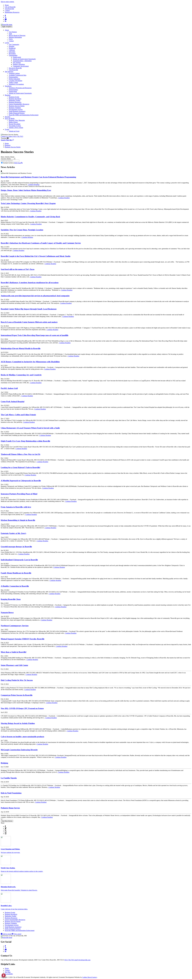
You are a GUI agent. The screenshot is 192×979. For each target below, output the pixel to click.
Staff (10, 34)
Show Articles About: (7, 157)
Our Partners (13, 32)
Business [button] (7, 95)
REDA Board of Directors (17, 35)
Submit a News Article (16, 127)
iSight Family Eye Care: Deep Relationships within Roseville (25, 441)
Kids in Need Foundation (11, 793)
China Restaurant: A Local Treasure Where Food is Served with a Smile (30, 428)
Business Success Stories (16, 106)
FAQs (11, 39)
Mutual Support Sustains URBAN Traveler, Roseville (22, 639)
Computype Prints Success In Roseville (16, 695)
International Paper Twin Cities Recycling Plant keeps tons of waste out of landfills (34, 335)
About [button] (7, 30)
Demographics (13, 77)
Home (7, 5)
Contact (7, 10)
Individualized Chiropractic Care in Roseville (19, 560)
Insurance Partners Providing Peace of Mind (19, 494)
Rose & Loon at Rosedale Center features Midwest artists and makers (29, 322)
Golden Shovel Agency (89, 977)
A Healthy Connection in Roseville (15, 586)
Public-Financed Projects (16, 113)
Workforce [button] (8, 86)
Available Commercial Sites (17, 75)
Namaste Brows (7, 612)
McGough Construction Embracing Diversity (19, 750)
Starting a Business (19, 64)
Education (12, 52)
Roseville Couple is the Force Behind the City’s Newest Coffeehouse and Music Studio (35, 256)
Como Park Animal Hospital (12, 401)
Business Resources (15, 102)
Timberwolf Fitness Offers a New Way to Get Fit (20, 454)
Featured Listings (14, 73)
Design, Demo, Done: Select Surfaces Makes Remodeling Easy (26, 190)
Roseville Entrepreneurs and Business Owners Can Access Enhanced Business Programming (38, 177)
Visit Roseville (9, 9)
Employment (17, 57)
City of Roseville (10, 7)
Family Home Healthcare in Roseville (16, 573)
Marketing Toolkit (14, 100)
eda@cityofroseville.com (82, 960)
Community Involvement (21, 66)
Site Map (7, 972)
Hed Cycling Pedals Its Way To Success (17, 680)
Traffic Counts (13, 82)
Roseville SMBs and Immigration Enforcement (23, 115)
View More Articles (7, 821)
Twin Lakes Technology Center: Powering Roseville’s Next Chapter (28, 203)
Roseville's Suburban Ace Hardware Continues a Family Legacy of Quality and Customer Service (41, 243)
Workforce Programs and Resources (20, 88)
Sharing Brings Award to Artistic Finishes (18, 723)
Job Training (17, 62)
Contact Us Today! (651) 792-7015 (12, 136)
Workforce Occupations (16, 84)
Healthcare (12, 48)
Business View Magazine (17, 120)
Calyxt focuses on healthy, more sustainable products (22, 737)
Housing (11, 46)
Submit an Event (14, 131)
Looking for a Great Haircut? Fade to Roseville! (20, 467)
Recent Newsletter (14, 124)
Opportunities (13, 55)
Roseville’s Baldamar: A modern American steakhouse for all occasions (29, 282)
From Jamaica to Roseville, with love (16, 507)
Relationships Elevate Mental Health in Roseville (20, 348)
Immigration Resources (12, 12)
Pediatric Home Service (10, 808)
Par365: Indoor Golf (9, 388)
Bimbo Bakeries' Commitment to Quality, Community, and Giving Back (30, 217)
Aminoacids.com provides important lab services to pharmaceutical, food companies (35, 296)
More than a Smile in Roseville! (13, 652)
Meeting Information (15, 37)
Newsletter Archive (15, 126)
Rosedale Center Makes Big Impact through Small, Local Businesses (28, 309)
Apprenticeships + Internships (22, 61)
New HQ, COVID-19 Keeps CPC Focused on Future (22, 708)
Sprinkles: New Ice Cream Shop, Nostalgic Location (22, 230)
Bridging (4, 763)
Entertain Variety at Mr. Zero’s (13, 533)
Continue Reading (33, 184)
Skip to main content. (7, 2)
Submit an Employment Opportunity (24, 59)
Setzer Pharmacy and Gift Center (14, 665)
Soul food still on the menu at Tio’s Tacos (17, 269)
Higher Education (14, 79)
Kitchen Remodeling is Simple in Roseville (18, 520)
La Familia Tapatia (9, 778)
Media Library (13, 122)
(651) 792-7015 (69, 960)
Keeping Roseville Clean (11, 599)
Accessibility (9, 974)
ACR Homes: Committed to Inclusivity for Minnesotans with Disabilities (30, 362)
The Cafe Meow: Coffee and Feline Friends (18, 415)
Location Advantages (15, 80)
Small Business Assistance (17, 111)
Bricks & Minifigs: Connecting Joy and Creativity (21, 375)
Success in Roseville (15, 68)
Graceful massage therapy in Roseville (16, 547)
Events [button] (7, 129)
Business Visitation (15, 108)
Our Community (14, 44)
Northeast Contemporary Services (14, 626)
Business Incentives (15, 99)
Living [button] (7, 43)
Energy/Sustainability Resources (19, 104)
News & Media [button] (9, 118)
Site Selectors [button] (9, 71)
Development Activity (16, 109)
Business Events (14, 97)
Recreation (12, 53)
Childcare (12, 50)
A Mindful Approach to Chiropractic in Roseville (21, 481)
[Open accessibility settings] (4, 975)
